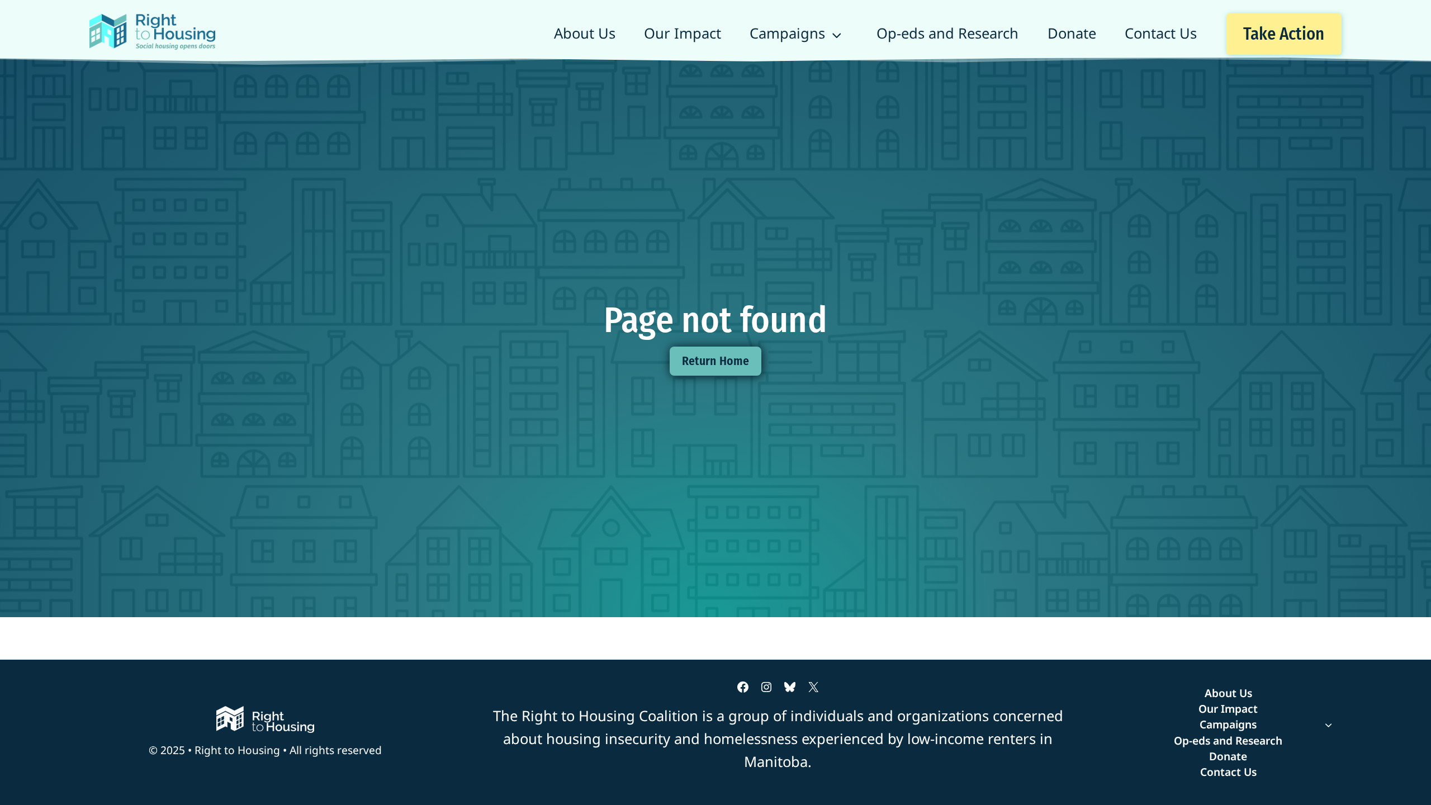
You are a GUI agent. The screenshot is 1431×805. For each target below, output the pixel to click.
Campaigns (787, 33)
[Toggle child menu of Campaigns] (1228, 724)
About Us (584, 33)
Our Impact (682, 33)
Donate (1072, 33)
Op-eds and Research (947, 33)
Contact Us (1161, 33)
